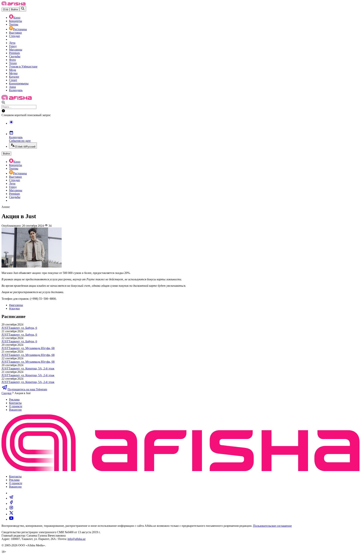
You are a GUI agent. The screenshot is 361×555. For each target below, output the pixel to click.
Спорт (13, 80)
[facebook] (11, 503)
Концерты (15, 21)
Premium (14, 53)
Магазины (15, 49)
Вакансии (15, 409)
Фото (12, 59)
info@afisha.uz (76, 539)
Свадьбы (14, 56)
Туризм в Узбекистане (23, 66)
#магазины (16, 305)
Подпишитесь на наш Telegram (27, 389)
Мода (12, 69)
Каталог (14, 76)
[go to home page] (13, 4)
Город (13, 46)
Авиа (12, 86)
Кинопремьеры (19, 83)
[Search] (22, 8)
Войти (14, 9)
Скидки (6, 393)
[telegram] (11, 498)
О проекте (15, 406)
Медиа (13, 73)
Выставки (15, 32)
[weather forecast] (184, 126)
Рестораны (20, 29)
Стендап (14, 36)
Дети (12, 42)
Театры (13, 24)
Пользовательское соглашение (272, 525)
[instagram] (11, 508)
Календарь (16, 90)
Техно (13, 63)
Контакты (15, 402)
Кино (16, 17)
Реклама (14, 399)
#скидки (14, 308)
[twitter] (11, 514)
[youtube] (11, 519)
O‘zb (5, 9)
